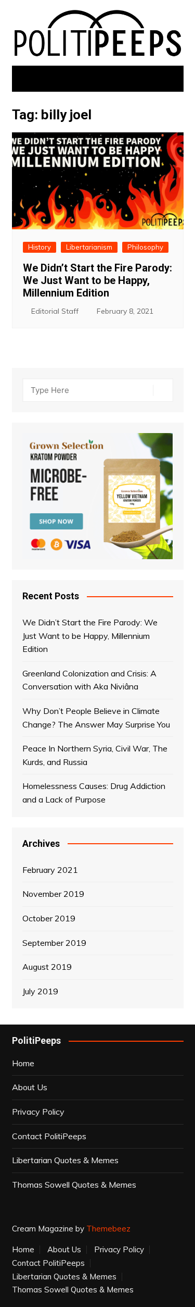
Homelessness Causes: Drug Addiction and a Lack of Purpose (93, 793)
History (39, 247)
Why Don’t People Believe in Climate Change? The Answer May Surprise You (96, 718)
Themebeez (108, 1229)
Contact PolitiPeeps (49, 1136)
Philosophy (145, 247)
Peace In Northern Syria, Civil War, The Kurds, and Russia (94, 755)
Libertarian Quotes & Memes (65, 1160)
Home (23, 1063)
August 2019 (47, 966)
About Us (29, 1087)
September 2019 (54, 943)
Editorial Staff (55, 311)
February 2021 (50, 870)
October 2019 (48, 918)
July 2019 (40, 991)
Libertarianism (89, 247)
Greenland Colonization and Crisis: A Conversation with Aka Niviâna (89, 680)
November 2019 (53, 894)
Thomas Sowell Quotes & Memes (74, 1184)
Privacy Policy (38, 1111)
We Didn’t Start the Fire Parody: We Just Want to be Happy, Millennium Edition (97, 280)
